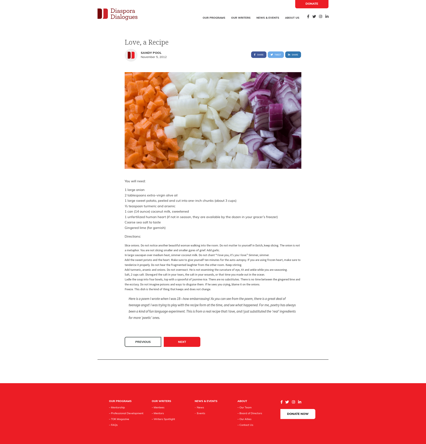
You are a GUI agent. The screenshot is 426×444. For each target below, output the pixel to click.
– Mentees (158, 407)
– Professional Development (126, 413)
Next (182, 342)
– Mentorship (117, 407)
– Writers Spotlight (163, 419)
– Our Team (244, 407)
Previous (143, 342)
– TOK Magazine (119, 419)
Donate (312, 3)
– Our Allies (244, 419)
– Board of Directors (249, 413)
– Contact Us (245, 425)
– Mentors (158, 413)
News (200, 407)
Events (201, 413)
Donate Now (298, 414)
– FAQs (113, 425)
